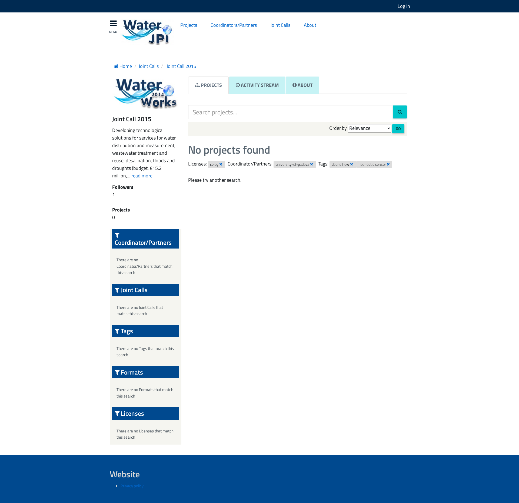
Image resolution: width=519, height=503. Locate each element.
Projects (188, 25)
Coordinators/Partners (234, 25)
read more (141, 175)
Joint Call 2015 (180, 66)
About (310, 25)
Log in (404, 6)
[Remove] (220, 164)
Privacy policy (132, 486)
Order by (338, 128)
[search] (400, 111)
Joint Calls (280, 25)
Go (398, 128)
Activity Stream (259, 85)
